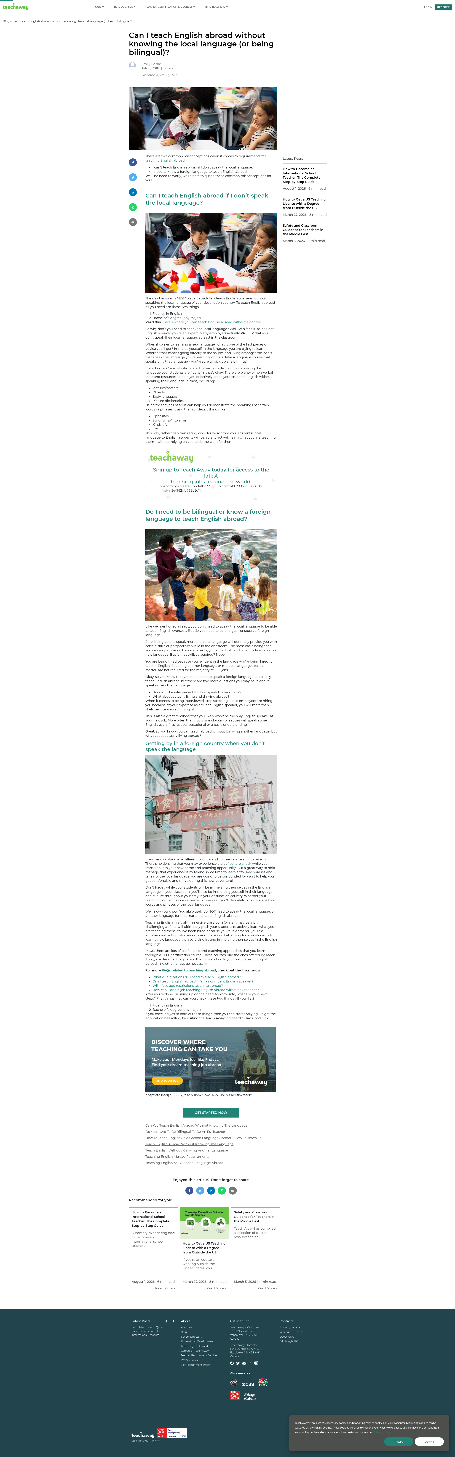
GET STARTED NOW (211, 1113)
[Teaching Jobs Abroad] (143, 1435)
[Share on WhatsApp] (137, 207)
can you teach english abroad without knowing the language (196, 1125)
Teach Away (153, 1441)
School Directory (191, 1336)
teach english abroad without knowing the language (189, 1144)
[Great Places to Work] (172, 1433)
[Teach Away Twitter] (238, 1363)
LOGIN (428, 7)
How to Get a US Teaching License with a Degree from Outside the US (304, 203)
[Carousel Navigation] (170, 1322)
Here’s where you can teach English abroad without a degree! (212, 322)
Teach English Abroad (194, 1346)
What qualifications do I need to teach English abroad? (196, 977)
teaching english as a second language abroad (184, 1163)
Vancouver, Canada (291, 1332)
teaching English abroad (165, 160)
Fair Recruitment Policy (195, 1364)
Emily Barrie (151, 64)
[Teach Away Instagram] (256, 1363)
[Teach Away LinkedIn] (250, 1363)
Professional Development (197, 1341)
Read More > (165, 1288)
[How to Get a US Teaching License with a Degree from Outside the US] (204, 1237)
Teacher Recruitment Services (199, 1355)
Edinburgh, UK (289, 1341)
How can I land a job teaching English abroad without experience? (205, 990)
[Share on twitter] (137, 177)
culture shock (240, 864)
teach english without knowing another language (186, 1150)
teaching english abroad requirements (177, 1157)
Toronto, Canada (290, 1327)
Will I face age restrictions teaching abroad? (187, 986)
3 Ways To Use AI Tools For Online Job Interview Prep (152, 1329)
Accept (399, 1441)
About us (186, 1327)
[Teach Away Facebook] (232, 1363)
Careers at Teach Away (195, 1350)
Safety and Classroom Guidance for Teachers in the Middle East (303, 230)
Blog (6, 21)
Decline (429, 1441)
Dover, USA (287, 1336)
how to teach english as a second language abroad (188, 1138)
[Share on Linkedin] (137, 192)
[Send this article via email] (137, 222)
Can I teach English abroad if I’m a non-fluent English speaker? (202, 981)
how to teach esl (248, 1138)
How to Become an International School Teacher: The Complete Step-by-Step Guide (301, 175)
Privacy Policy (189, 1360)
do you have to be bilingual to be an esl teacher (185, 1132)
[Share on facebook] (137, 162)
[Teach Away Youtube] (244, 1364)
